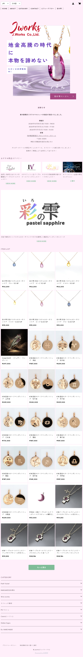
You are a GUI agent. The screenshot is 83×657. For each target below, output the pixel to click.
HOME (4, 9)
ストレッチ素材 (6, 603)
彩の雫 (59, 9)
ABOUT (13, 9)
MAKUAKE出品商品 (8, 590)
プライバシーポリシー (9, 645)
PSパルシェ (5, 610)
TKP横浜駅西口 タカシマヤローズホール (41, 136)
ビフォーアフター (47, 9)
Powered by (39, 653)
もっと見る (41, 567)
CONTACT (35, 9)
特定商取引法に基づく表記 (28, 645)
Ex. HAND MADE (7, 630)
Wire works (5, 597)
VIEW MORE (10, 183)
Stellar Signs (5, 623)
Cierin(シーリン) (7, 616)
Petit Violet (5, 584)
